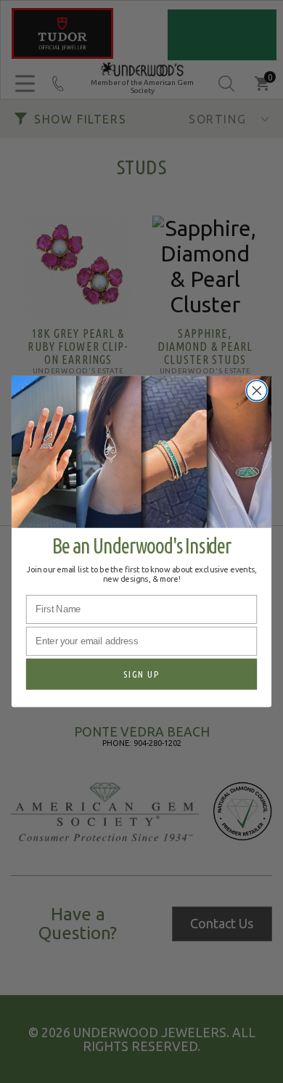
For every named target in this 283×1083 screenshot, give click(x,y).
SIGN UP (141, 674)
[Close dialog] (257, 391)
